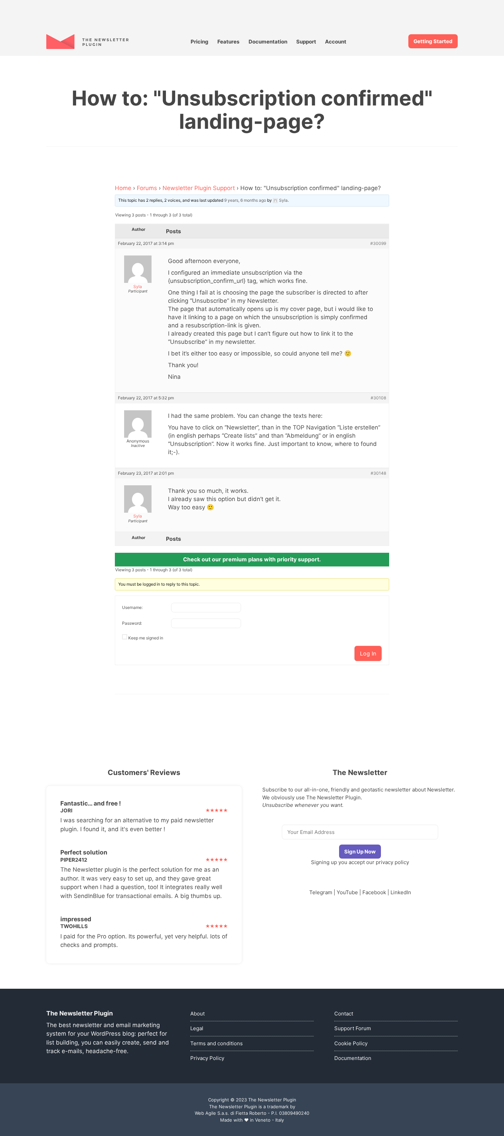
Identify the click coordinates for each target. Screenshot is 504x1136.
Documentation (268, 41)
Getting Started (433, 41)
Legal (196, 1028)
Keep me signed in (145, 637)
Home (123, 188)
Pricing (199, 41)
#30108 (378, 398)
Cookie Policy (351, 1043)
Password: (132, 623)
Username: (132, 607)
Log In (368, 653)
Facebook (374, 892)
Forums (147, 188)
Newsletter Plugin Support (199, 188)
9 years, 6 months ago (245, 200)
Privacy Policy (207, 1058)
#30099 (378, 243)
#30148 (378, 473)
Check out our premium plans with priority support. (252, 559)
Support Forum (352, 1028)
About (197, 1013)
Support (306, 41)
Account (335, 41)
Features (228, 41)
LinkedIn (401, 892)
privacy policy (392, 862)
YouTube (347, 892)
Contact (343, 1013)
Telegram (320, 892)
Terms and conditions (216, 1043)
